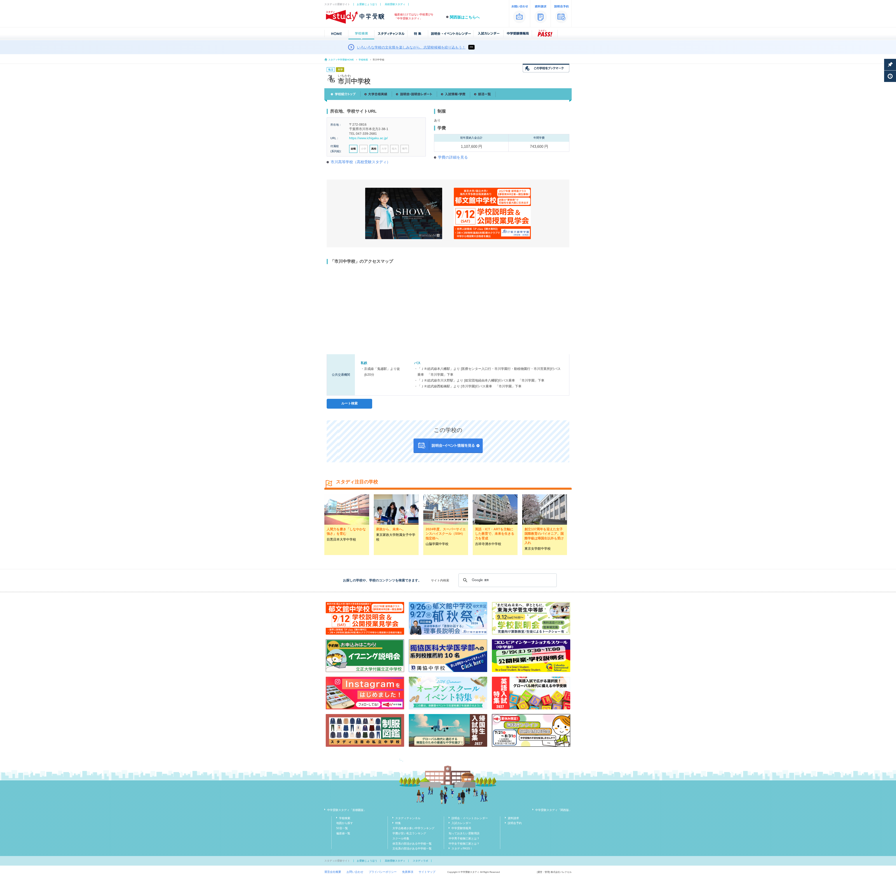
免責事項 (407, 872)
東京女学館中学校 (538, 548)
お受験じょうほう (367, 4)
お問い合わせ (354, 872)
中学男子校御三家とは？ (464, 838)
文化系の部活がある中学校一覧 (412, 848)
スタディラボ (420, 860)
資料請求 (513, 818)
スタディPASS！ (462, 848)
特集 (398, 823)
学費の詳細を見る (453, 157)
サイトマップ (427, 872)
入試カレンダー (461, 823)
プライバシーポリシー (383, 872)
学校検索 (363, 59)
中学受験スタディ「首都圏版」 (346, 810)
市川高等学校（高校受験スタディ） (360, 162)
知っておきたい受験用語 (464, 833)
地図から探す (344, 823)
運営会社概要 (332, 872)
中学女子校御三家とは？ (464, 843)
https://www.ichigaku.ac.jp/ (368, 138)
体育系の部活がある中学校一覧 (412, 843)
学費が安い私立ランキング (409, 833)
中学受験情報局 (461, 828)
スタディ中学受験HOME (341, 59)
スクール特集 (400, 838)
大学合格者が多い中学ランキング (413, 828)
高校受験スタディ (395, 4)
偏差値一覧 (343, 833)
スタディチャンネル (407, 818)
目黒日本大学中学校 (341, 539)
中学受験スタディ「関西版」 (553, 810)
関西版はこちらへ (465, 17)
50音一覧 (342, 828)
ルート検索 (349, 403)
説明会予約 (515, 823)
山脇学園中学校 (437, 544)
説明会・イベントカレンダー (470, 818)
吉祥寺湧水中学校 (488, 544)
